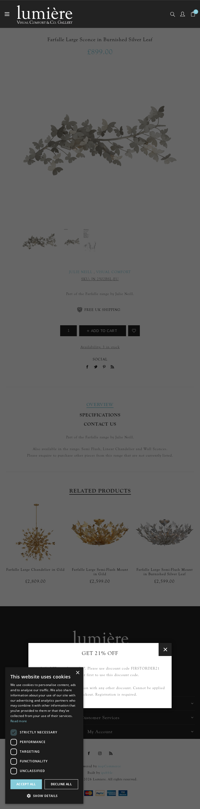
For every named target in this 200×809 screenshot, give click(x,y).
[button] (44, 796)
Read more (18, 721)
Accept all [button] (26, 784)
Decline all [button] (61, 784)
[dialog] (44, 735)
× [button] (77, 673)
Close (165, 649)
